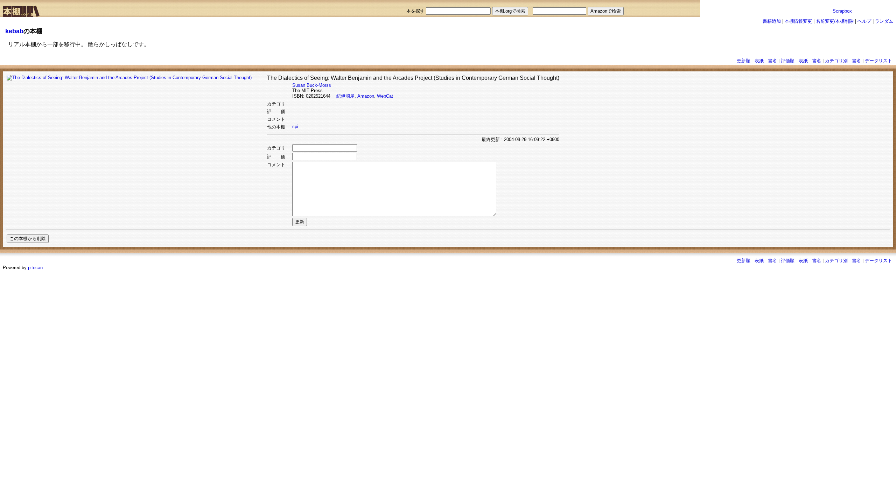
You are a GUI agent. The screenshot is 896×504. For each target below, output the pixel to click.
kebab (14, 31)
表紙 (759, 60)
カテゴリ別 (836, 60)
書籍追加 (772, 21)
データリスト (878, 60)
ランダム (884, 21)
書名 (772, 60)
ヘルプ (864, 21)
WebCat (385, 96)
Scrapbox (842, 11)
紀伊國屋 (345, 96)
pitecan (35, 267)
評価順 (787, 60)
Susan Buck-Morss (311, 85)
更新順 (743, 60)
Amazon (365, 96)
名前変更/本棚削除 (835, 21)
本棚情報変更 (798, 21)
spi (295, 126)
